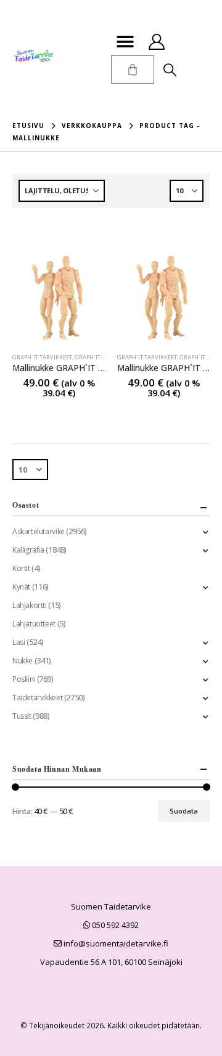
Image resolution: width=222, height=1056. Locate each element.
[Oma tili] (156, 42)
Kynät (21, 587)
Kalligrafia (28, 550)
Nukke (22, 660)
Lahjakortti (29, 605)
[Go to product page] (58, 297)
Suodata (184, 810)
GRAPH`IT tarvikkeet (42, 357)
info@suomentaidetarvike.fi (115, 943)
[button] (125, 41)
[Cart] (132, 69)
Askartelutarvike (38, 531)
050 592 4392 (114, 924)
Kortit (21, 568)
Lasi (18, 642)
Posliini (23, 679)
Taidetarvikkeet (37, 697)
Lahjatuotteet (34, 623)
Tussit (21, 716)
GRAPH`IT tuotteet (101, 357)
